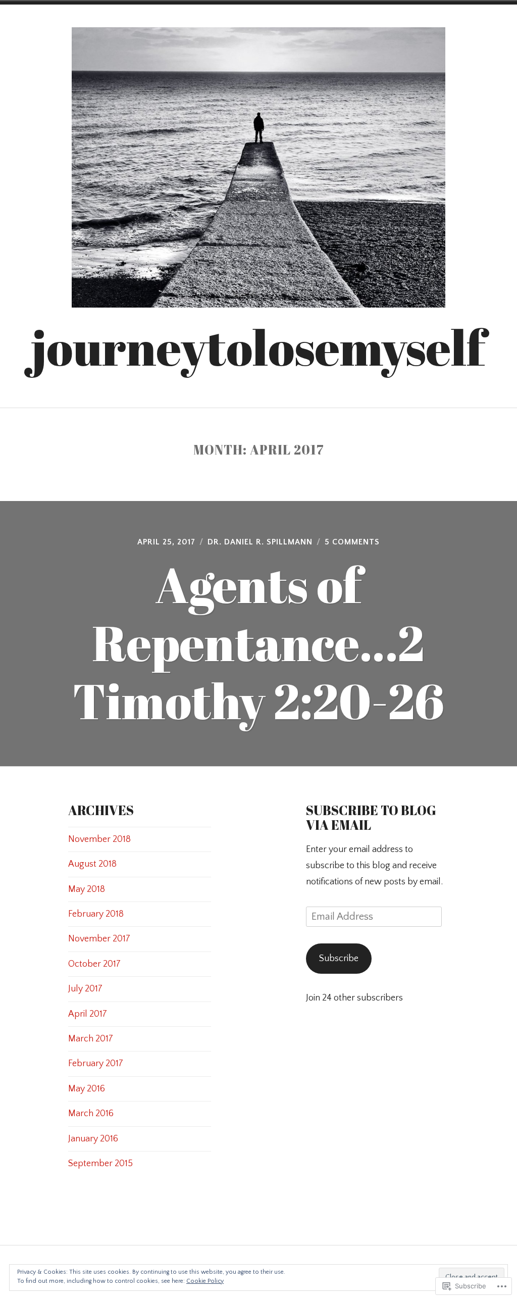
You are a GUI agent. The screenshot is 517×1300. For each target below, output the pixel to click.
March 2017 (90, 1039)
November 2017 (99, 939)
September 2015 (100, 1164)
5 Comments (352, 541)
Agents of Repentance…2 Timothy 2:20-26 (258, 642)
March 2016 (91, 1114)
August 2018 (92, 864)
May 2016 (86, 1089)
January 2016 (93, 1139)
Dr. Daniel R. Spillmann (260, 541)
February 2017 (95, 1064)
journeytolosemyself (258, 347)
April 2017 (87, 1014)
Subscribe (338, 959)
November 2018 (99, 839)
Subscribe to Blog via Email (371, 817)
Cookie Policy (205, 1281)
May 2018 (86, 889)
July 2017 (85, 989)
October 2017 (94, 964)
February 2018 (96, 914)
